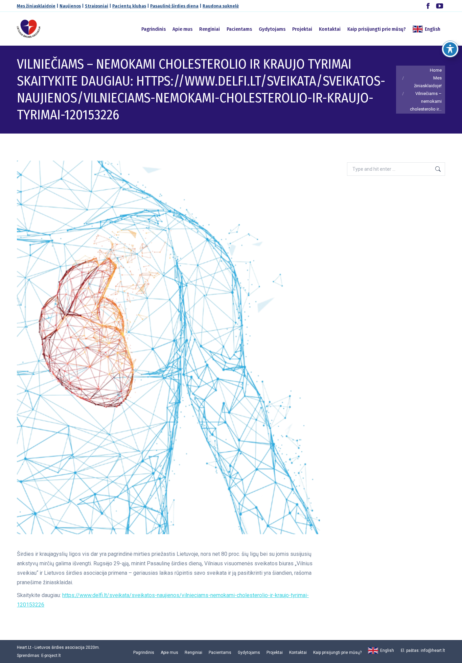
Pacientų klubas (129, 5)
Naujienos (70, 5)
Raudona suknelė (221, 5)
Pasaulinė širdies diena (174, 5)
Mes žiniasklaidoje (36, 5)
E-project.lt (51, 655)
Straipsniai (96, 5)
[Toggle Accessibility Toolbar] (450, 49)
